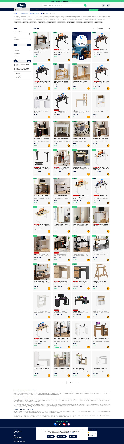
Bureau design (33, 22)
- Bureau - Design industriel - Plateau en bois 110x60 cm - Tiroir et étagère (80, 140)
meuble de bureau (100, 392)
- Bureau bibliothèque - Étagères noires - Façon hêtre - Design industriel (61, 254)
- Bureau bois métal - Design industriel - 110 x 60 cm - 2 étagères (101, 254)
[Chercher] (85, 5)
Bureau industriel (61, 22)
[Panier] (108, 5)
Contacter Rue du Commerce (19, 441)
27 (78, 382)
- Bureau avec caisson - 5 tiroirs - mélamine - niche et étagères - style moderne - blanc (100, 371)
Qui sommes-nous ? (18, 431)
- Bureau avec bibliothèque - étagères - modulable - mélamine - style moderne (62, 370)
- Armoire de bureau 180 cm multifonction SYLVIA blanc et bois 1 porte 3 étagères (80, 227)
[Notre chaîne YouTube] (64, 424)
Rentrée (35, 32)
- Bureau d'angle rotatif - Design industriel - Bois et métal (42, 283)
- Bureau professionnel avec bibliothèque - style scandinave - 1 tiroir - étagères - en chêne (81, 371)
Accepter (73, 436)
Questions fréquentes (18, 437)
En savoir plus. (71, 432)
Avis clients (16, 432)
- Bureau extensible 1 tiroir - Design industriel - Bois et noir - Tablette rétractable (42, 51)
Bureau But (25, 22)
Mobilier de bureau (45, 13)
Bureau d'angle (17, 22)
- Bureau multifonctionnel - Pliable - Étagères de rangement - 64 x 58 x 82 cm (42, 311)
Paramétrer (61, 436)
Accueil (15, 13)
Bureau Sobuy (18, 77)
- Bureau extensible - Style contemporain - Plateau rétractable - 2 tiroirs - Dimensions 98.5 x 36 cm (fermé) (81, 170)
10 (72, 382)
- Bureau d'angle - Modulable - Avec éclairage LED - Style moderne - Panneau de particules (80, 312)
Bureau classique (98, 22)
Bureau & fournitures (34, 13)
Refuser (50, 436)
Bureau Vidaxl (17, 76)
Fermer (122, 1)
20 (75, 382)
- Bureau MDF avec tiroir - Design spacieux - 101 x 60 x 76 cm (81, 340)
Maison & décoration (23, 13)
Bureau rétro (79, 22)
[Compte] (103, 5)
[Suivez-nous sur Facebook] (55, 424)
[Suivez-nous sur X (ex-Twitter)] (59, 424)
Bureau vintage (41, 22)
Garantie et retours (17, 440)
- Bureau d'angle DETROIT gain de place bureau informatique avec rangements (42, 198)
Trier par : (94, 28)
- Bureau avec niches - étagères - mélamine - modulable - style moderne (81, 111)
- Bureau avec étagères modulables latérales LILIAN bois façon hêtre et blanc (42, 255)
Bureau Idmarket (70, 22)
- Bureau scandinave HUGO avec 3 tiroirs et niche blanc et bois (81, 83)
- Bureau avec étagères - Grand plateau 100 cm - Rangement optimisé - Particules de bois (41, 141)
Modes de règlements (18, 438)
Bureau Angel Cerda (88, 22)
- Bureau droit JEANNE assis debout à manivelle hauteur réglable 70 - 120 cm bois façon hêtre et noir (61, 198)
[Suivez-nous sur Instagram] (68, 424)
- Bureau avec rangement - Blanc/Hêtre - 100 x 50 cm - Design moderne (100, 141)
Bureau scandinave (19, 75)
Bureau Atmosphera (51, 22)
